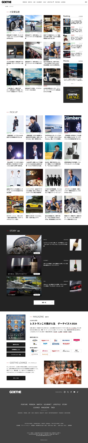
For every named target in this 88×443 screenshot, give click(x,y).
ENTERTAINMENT (53, 412)
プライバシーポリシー (25, 425)
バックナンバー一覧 (16, 354)
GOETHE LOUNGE (28, 423)
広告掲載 (18, 425)
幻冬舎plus (48, 423)
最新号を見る (16, 344)
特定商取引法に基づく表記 (41, 425)
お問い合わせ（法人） (62, 425)
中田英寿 (65, 331)
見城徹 (69, 331)
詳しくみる (16, 378)
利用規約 (33, 425)
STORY (64, 404)
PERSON (25, 2)
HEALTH (37, 412)
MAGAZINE (45, 407)
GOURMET (39, 2)
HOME (6, 6)
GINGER (43, 423)
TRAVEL (25, 412)
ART (29, 412)
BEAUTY (42, 412)
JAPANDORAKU (36, 423)
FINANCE (61, 412)
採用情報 (70, 425)
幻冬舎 (62, 423)
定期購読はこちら (16, 349)
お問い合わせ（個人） (52, 425)
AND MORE (67, 412)
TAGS (53, 407)
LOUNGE (63, 2)
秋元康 (55, 331)
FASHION (20, 412)
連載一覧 (44, 302)
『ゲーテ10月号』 (72, 328)
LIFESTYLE (50, 2)
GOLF (44, 2)
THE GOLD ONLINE (55, 423)
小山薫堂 (60, 331)
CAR (34, 2)
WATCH (30, 2)
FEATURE (57, 2)
